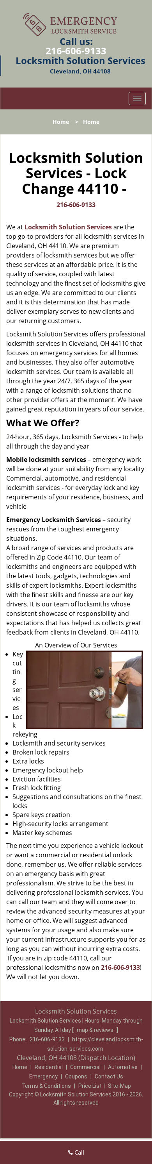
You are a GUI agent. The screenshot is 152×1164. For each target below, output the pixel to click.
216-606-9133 (76, 50)
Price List (90, 1086)
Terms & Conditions (46, 1086)
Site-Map (119, 1086)
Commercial (85, 1067)
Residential (49, 1067)
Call (78, 1152)
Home (61, 121)
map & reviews (96, 1030)
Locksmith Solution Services (68, 227)
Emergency (43, 1076)
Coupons (76, 1076)
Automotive (123, 1067)
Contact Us (109, 1076)
